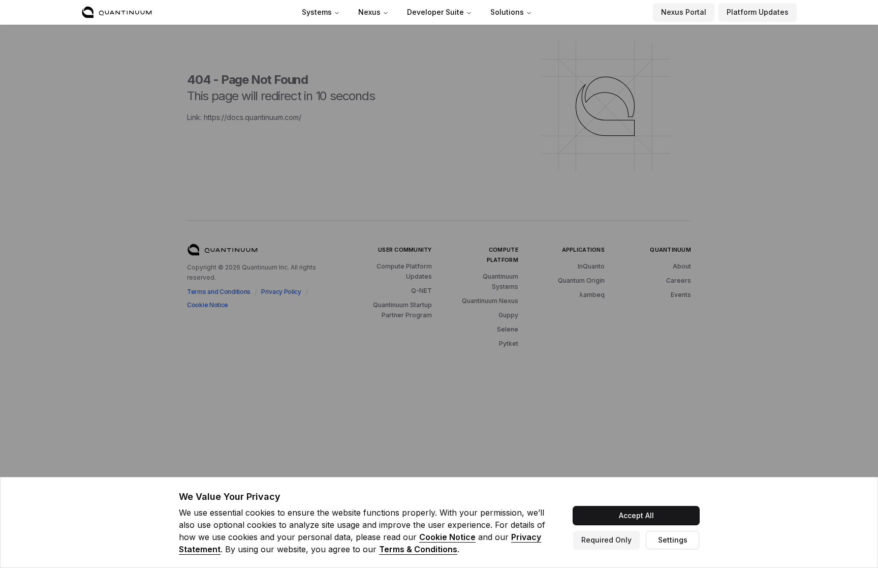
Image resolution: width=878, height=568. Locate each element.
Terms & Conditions (418, 549)
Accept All (636, 515)
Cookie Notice (447, 537)
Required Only (606, 539)
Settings (672, 539)
